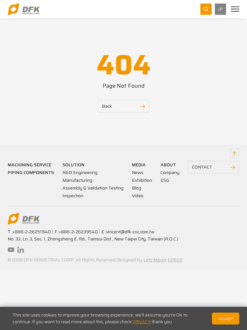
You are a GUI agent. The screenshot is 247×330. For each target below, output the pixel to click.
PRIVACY (142, 321)
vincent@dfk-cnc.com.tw (130, 231)
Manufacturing (77, 180)
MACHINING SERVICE (29, 164)
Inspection (72, 195)
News (137, 172)
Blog (136, 187)
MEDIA (139, 164)
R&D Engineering (79, 172)
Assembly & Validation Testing (93, 187)
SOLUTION (73, 164)
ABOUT (168, 164)
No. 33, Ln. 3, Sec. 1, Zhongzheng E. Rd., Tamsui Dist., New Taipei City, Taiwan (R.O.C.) (93, 239)
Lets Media (154, 259)
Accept (225, 318)
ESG (164, 180)
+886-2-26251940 (32, 231)
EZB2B (175, 259)
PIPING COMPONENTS (31, 172)
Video (137, 195)
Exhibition (142, 180)
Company (169, 172)
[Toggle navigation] (235, 9)
